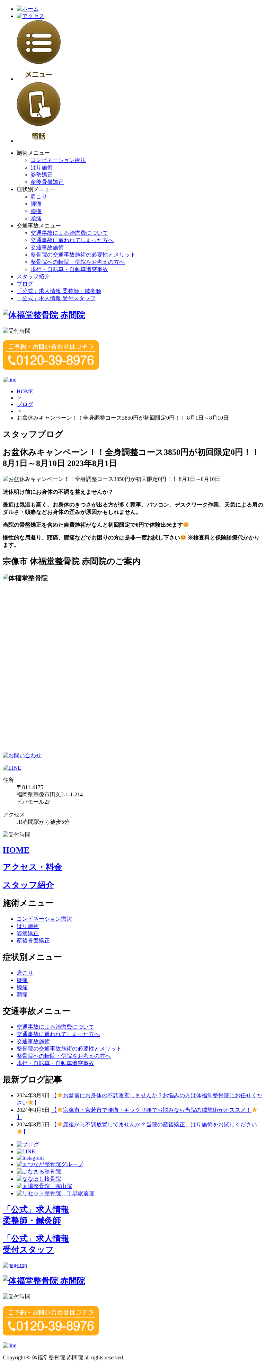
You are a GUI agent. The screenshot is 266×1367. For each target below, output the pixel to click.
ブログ (25, 284)
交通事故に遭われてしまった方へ (72, 240)
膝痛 (36, 211)
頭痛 (36, 218)
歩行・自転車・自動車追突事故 (69, 269)
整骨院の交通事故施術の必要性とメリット (83, 255)
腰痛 (36, 204)
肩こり (38, 196)
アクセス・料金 (32, 867)
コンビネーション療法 (58, 160)
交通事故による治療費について (69, 233)
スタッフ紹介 (33, 276)
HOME (25, 391)
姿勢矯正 (41, 175)
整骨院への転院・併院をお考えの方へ (77, 262)
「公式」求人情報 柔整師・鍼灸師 (59, 291)
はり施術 (41, 167)
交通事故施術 (47, 247)
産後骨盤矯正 (47, 182)
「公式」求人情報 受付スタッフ (56, 298)
